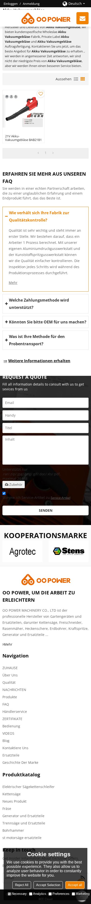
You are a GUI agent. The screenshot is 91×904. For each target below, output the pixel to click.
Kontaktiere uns (15, 748)
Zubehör (15, 484)
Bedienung (11, 726)
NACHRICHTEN (14, 689)
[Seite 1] (38, 152)
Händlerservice (14, 711)
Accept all (75, 885)
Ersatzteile (10, 755)
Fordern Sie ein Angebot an (82, 18)
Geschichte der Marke (20, 762)
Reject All (21, 885)
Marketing (83, 894)
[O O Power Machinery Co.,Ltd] (45, 18)
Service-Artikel (60, 498)
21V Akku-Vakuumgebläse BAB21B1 (23, 138)
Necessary (19, 894)
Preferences (60, 894)
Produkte (9, 697)
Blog (5, 740)
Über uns (10, 675)
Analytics (39, 894)
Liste (76, 79)
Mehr (13, 282)
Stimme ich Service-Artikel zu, (36, 497)
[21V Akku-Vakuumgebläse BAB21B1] (23, 111)
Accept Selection (48, 885)
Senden (45, 510)
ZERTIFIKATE (12, 718)
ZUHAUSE (10, 668)
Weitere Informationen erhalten (39, 360)
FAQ (5, 704)
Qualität (9, 682)
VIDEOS (8, 733)
